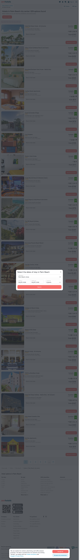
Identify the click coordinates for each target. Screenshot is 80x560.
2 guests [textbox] (48, 282)
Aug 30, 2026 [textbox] (35, 282)
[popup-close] (60, 272)
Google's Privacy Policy (16, 556)
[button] (60, 277)
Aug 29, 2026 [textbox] (22, 282)
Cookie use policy (31, 554)
